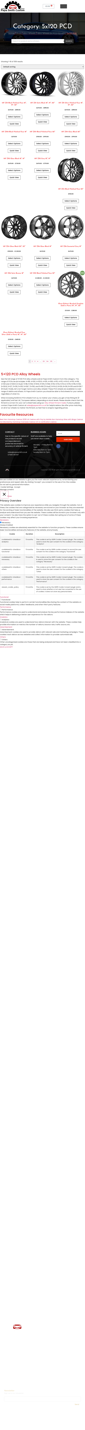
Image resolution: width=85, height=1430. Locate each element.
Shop (18, 33)
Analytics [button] (3, 617)
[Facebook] (58, 446)
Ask (5, 1370)
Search (69, 41)
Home (11, 33)
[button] (63, 6)
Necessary (6, 522)
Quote (6, 1361)
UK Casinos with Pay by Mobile (39, 419)
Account (7, 1375)
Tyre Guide (8, 1351)
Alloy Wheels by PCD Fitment (51, 33)
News (6, 1366)
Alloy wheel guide (11, 1346)
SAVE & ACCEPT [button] (6, 647)
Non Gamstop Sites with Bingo (64, 419)
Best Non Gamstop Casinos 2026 (13, 419)
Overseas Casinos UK (29, 422)
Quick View (14, 124)
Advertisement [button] (6, 627)
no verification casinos (47, 422)
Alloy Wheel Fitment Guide (55, 403)
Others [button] (3, 637)
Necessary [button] (4, 520)
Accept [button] (17, 487)
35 (51, 361)
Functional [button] (4, 597)
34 (47, 361)
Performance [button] (5, 607)
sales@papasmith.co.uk (36, 405)
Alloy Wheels (29, 33)
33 (44, 361)
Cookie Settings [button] (7, 487)
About (6, 1356)
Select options (14, 117)
